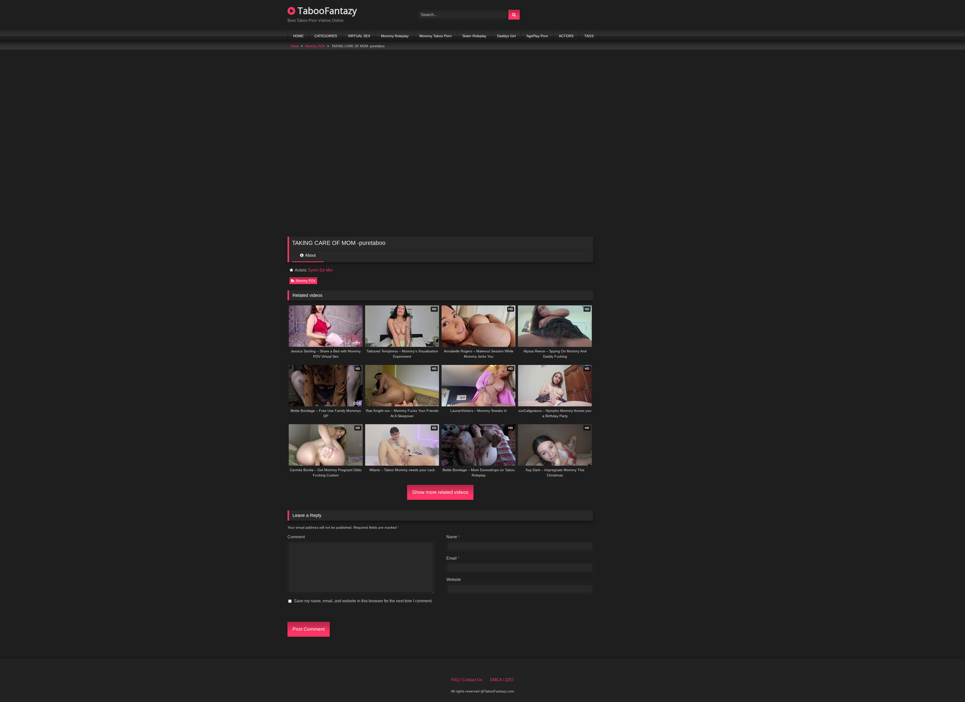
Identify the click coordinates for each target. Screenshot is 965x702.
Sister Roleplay (474, 36)
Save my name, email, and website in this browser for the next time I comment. (363, 601)
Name (453, 537)
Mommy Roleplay (395, 36)
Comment (296, 537)
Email (452, 558)
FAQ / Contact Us (466, 680)
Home (295, 46)
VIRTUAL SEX (359, 36)
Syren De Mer (320, 270)
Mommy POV (315, 46)
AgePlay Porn (537, 36)
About (310, 255)
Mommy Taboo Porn (435, 36)
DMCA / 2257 (502, 680)
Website (453, 579)
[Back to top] (949, 687)
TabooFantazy (326, 11)
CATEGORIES (325, 36)
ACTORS (566, 36)
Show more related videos (440, 492)
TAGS (589, 36)
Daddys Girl (506, 36)
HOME (298, 36)
